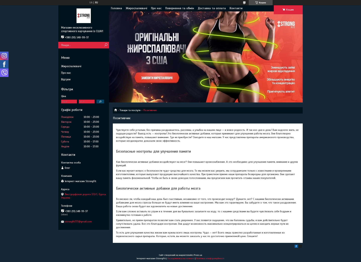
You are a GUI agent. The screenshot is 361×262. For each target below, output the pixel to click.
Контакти (236, 8)
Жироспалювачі (136, 8)
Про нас (156, 8)
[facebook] (296, 246)
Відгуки (66, 79)
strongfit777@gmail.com (78, 221)
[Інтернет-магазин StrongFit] (83, 15)
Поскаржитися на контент (180, 258)
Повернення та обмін (179, 8)
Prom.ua (198, 255)
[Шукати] (105, 45)
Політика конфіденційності (210, 258)
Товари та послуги (130, 110)
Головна (116, 8)
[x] (300, 246)
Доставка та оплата (212, 8)
